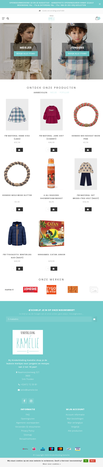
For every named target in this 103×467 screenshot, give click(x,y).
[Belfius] (25, 449)
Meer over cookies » (52, 464)
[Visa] (77, 449)
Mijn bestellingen (75, 418)
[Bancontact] (69, 449)
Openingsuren (28, 418)
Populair (64, 92)
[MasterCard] (60, 449)
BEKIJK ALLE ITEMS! (77, 53)
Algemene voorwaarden (27, 422)
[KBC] (42, 449)
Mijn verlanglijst (75, 422)
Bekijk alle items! (25, 53)
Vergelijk (75, 426)
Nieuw (53, 92)
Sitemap (28, 435)
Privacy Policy (27, 430)
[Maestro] (51, 449)
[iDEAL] (34, 449)
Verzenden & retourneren (27, 426)
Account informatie (75, 414)
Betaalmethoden (28, 439)
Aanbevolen (40, 92)
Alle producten (75, 430)
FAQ (28, 414)
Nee (92, 461)
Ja (86, 461)
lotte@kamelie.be (29, 390)
